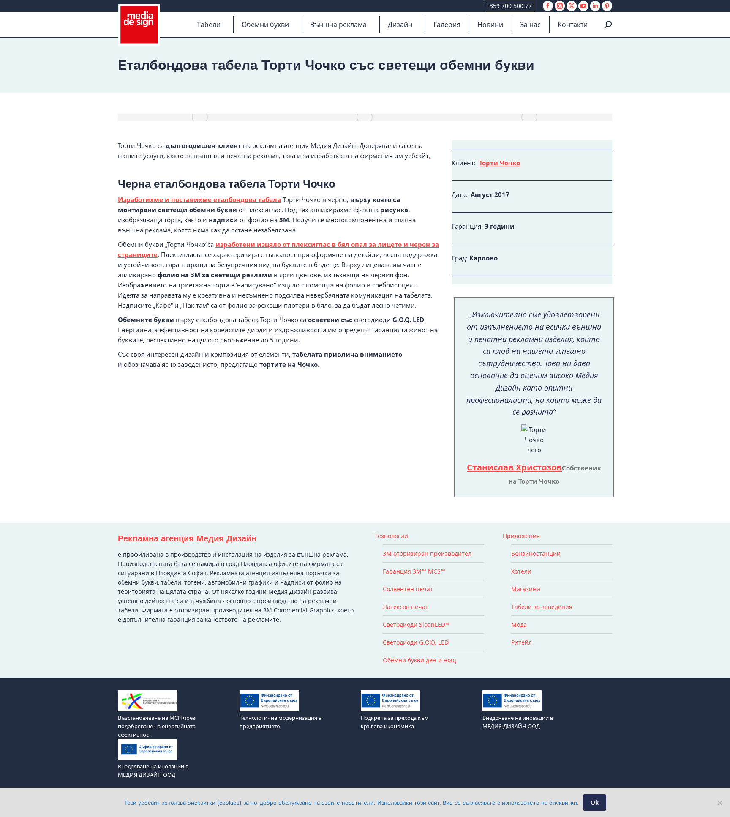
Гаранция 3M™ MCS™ (414, 571)
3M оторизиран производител (427, 553)
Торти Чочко (499, 162)
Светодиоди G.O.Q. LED (416, 642)
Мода (519, 624)
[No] (719, 802)
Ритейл (521, 642)
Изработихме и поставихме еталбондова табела (199, 199)
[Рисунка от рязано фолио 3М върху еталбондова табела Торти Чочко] (529, 117)
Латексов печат (405, 607)
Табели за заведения (541, 607)
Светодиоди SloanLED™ (416, 624)
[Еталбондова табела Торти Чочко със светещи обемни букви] (200, 117)
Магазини (525, 589)
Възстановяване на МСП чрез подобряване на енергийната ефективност (157, 726)
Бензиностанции (536, 553)
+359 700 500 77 (509, 6)
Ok (595, 802)
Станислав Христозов (514, 467)
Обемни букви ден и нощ (419, 660)
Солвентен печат (408, 589)
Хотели (521, 571)
